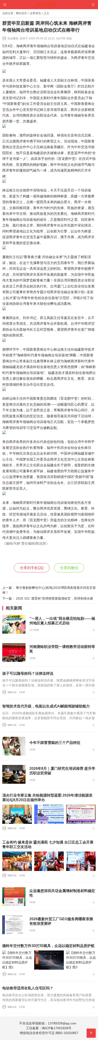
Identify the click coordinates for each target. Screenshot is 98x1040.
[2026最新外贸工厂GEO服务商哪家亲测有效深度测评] (14, 924)
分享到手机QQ (32, 568)
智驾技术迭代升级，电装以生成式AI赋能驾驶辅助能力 (46, 706)
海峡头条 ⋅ (13, 692)
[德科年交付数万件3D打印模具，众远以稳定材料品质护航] (17, 960)
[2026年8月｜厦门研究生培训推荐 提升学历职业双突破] (14, 774)
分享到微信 (69, 568)
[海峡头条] (49, 4)
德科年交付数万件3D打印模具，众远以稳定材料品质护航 (48, 946)
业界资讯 (35, 13)
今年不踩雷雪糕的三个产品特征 (54, 743)
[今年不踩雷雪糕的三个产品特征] (14, 746)
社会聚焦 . (14, 38)
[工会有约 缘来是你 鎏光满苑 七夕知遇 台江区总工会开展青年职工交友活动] (17, 861)
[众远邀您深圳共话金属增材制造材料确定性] (14, 896)
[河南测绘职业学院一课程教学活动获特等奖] (14, 652)
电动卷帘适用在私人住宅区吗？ (27, 988)
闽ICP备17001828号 (56, 1028)
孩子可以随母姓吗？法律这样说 (27, 673)
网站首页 (21, 13)
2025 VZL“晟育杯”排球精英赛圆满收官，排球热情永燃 (54, 598)
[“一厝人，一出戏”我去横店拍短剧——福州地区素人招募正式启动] (14, 624)
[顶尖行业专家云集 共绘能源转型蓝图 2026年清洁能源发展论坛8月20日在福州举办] (17, 814)
